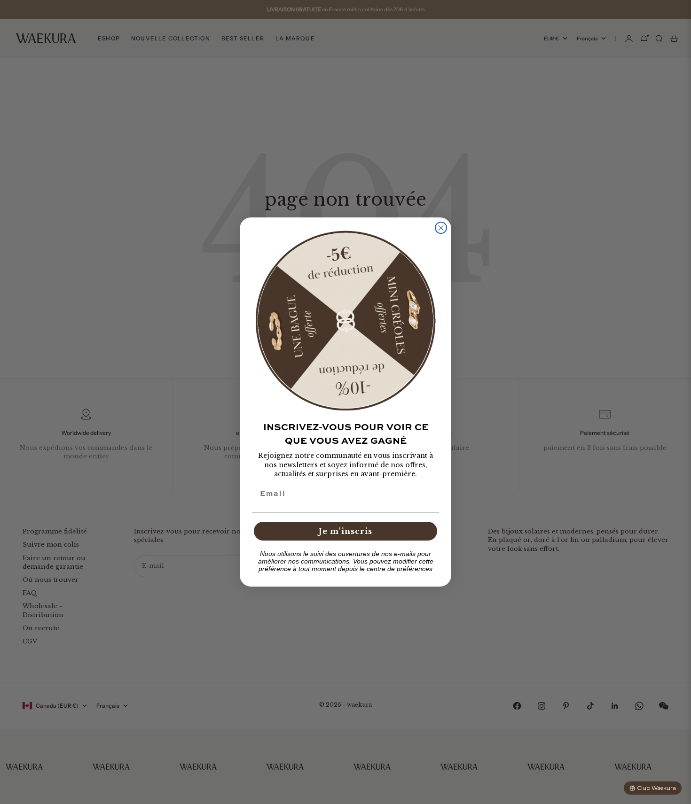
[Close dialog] (441, 227)
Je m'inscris (345, 531)
